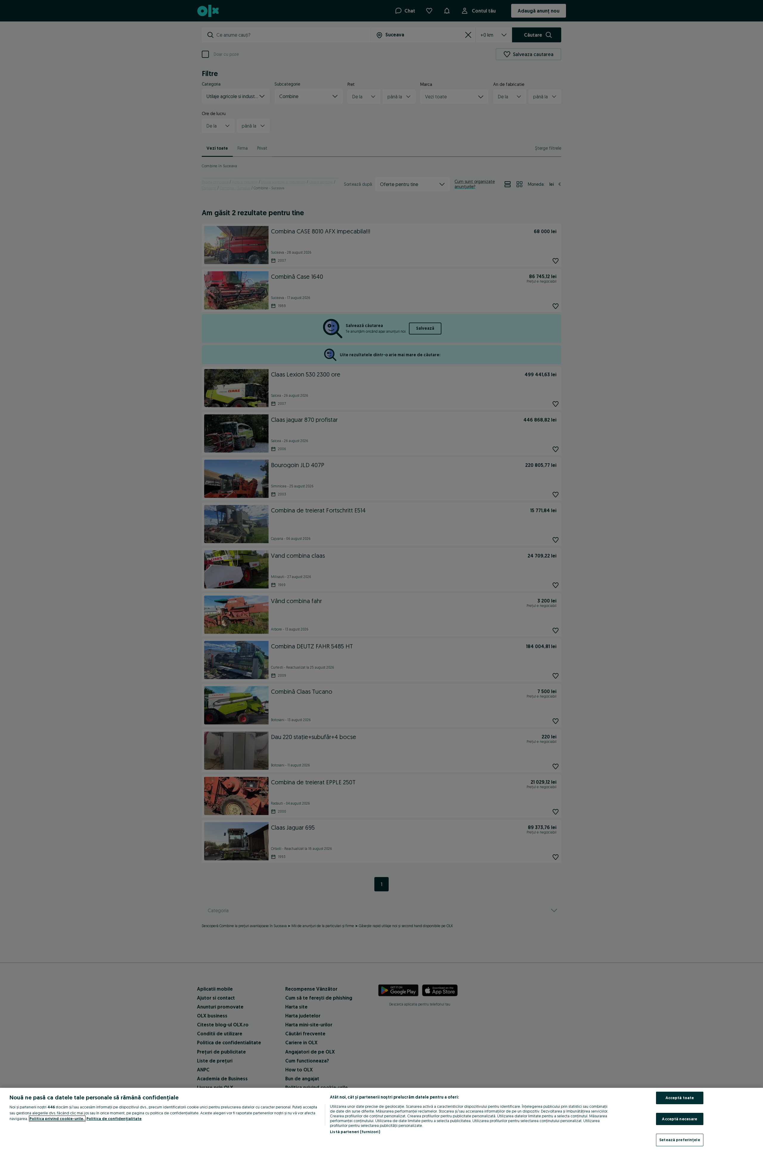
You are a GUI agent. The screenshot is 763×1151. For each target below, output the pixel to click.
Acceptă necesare (679, 1118)
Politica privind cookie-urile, (57, 1118)
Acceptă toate (680, 1097)
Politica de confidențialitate (114, 1118)
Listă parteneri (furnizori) (355, 1131)
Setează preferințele (679, 1139)
